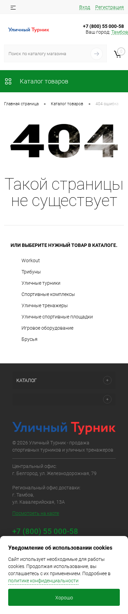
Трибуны (31, 271)
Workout (31, 260)
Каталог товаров (43, 81)
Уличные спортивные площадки (57, 316)
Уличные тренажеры (45, 305)
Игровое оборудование (47, 328)
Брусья (30, 339)
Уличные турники (41, 283)
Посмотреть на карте (35, 513)
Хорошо (64, 597)
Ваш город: (107, 32)
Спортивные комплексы (48, 294)
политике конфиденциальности (43, 580)
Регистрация (109, 7)
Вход (84, 7)
